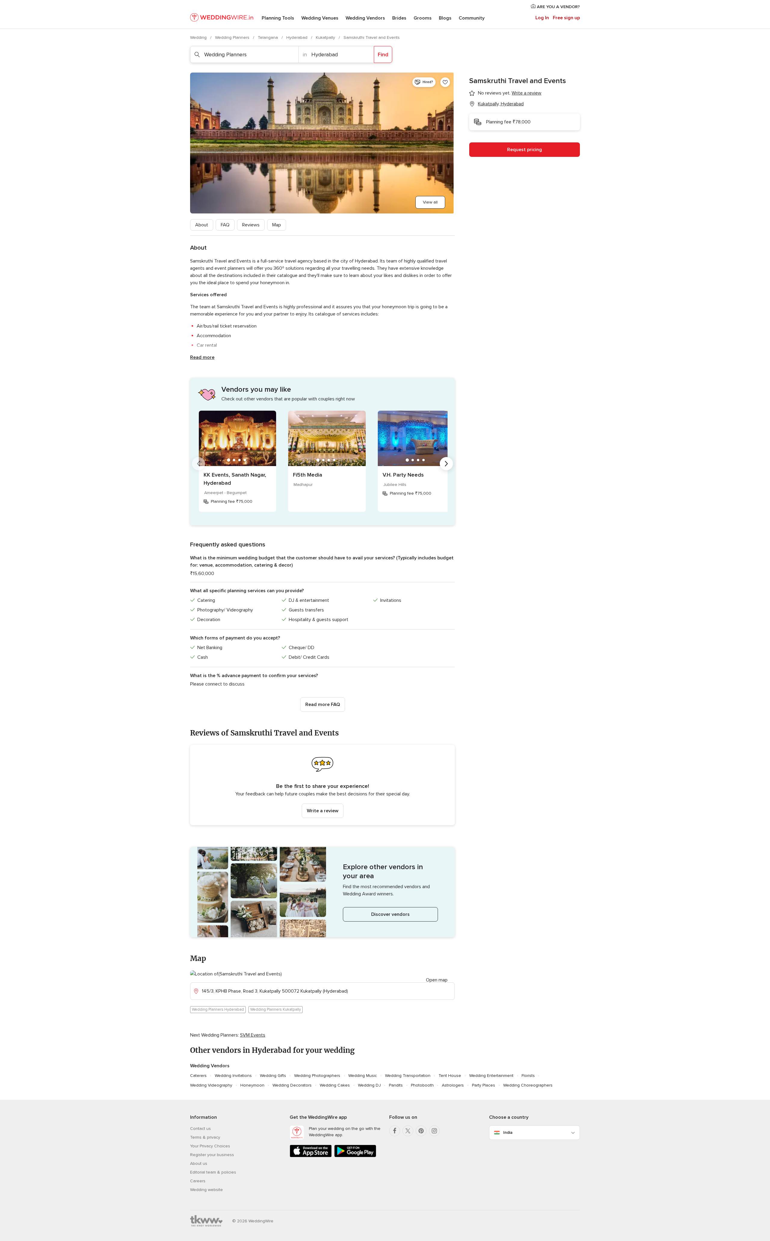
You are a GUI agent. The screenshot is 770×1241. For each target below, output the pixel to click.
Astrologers (453, 1085)
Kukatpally (326, 37)
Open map (437, 980)
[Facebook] (394, 1130)
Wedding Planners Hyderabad (218, 1009)
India (508, 1132)
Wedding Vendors (365, 18)
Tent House (450, 1075)
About (201, 225)
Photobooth (422, 1085)
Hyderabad (297, 37)
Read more (202, 357)
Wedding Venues (319, 18)
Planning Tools (278, 18)
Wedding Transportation (407, 1075)
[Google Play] (355, 1156)
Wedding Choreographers (528, 1085)
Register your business (212, 1154)
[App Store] (311, 1156)
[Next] (446, 463)
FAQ (225, 225)
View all (430, 202)
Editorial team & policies (213, 1172)
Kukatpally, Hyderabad (501, 104)
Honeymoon (252, 1085)
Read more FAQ (322, 704)
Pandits (396, 1085)
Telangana (268, 37)
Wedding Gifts (273, 1075)
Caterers (198, 1075)
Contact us (200, 1128)
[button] (322, 785)
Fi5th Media (307, 474)
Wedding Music (362, 1075)
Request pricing (524, 150)
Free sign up (566, 18)
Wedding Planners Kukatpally (275, 1009)
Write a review (322, 811)
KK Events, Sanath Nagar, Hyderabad (235, 478)
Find (383, 54)
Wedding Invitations (233, 1075)
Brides (399, 18)
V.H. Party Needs (403, 474)
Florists (528, 1075)
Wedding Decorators (292, 1085)
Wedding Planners (233, 37)
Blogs (445, 18)
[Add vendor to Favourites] (445, 82)
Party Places (483, 1085)
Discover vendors (390, 914)
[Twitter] (407, 1130)
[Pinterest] (421, 1130)
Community (472, 18)
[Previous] (198, 463)
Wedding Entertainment (491, 1075)
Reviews (251, 225)
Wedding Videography (211, 1085)
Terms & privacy (205, 1137)
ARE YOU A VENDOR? (558, 6)
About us (198, 1163)
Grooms (423, 18)
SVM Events (252, 1035)
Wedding (199, 37)
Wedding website (206, 1189)
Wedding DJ (369, 1085)
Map (276, 225)
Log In (542, 18)
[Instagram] (434, 1130)
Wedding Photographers (317, 1075)
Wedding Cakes (335, 1085)
